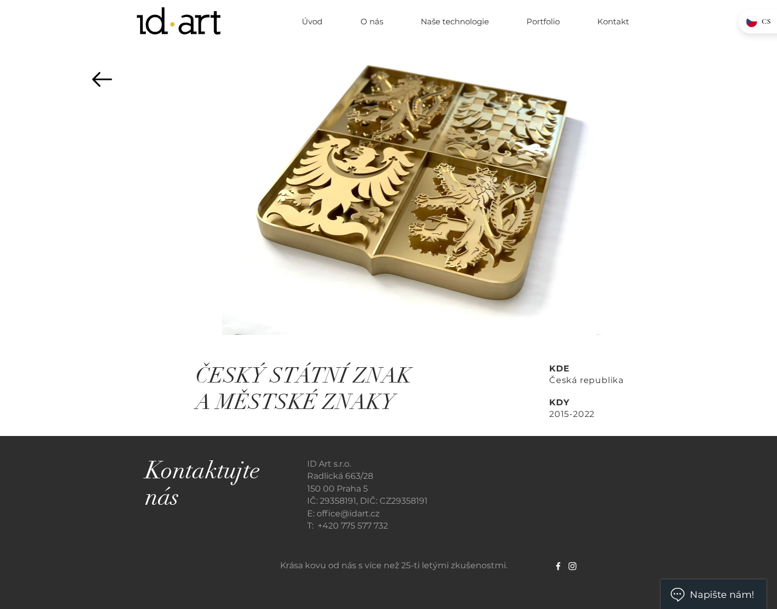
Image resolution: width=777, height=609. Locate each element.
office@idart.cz (348, 513)
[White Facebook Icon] (558, 566)
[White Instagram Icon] (572, 566)
